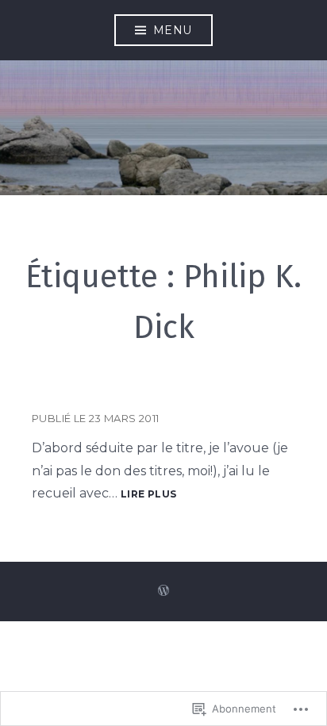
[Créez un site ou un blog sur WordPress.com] (163, 591)
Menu (172, 30)
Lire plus (148, 494)
